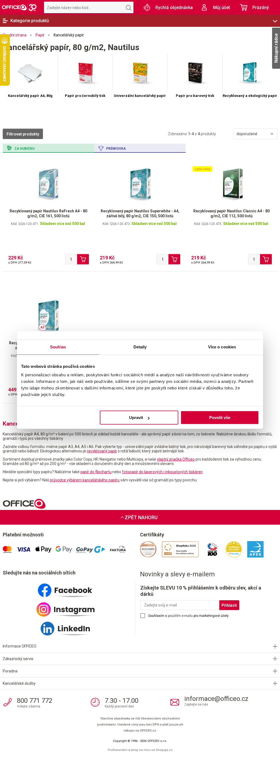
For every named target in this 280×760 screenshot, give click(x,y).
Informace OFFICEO (19, 646)
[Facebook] (71, 588)
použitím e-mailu (180, 616)
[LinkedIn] (71, 626)
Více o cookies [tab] (222, 347)
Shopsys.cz (164, 750)
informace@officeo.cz (216, 699)
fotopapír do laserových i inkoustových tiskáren (162, 472)
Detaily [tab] (140, 347)
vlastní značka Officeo (176, 459)
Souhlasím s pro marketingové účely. (188, 616)
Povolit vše (219, 417)
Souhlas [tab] (58, 347)
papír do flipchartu (96, 472)
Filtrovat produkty (23, 134)
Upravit (136, 417)
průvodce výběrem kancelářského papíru (84, 480)
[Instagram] (71, 607)
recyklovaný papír (102, 451)
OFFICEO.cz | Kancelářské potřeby (19, 7)
